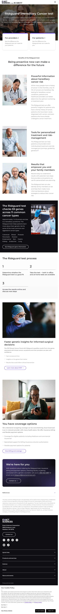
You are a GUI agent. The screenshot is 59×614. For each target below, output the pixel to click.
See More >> (4, 604)
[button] (55, 2)
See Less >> (4, 607)
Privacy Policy (38, 602)
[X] (12, 541)
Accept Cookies (40, 610)
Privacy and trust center (8, 583)
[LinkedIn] (8, 541)
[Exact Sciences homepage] (12, 2)
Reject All (50, 610)
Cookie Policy (28, 602)
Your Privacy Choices (6, 610)
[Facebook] (4, 541)
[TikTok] (8, 546)
